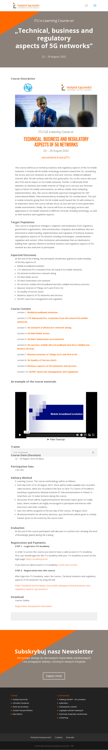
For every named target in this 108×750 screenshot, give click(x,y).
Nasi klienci (17, 714)
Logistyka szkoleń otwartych (71, 710)
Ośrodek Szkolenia (21, 703)
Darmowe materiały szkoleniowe (73, 714)
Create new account (67, 564)
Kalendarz (63, 703)
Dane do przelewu (21, 706)
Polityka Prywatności (41, 737)
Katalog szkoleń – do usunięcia (72, 699)
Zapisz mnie (54, 676)
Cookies (58, 737)
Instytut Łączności (20, 699)
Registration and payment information (33, 606)
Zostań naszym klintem (23, 710)
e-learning (63, 717)
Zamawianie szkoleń (68, 706)
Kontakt (70, 737)
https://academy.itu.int (37, 559)
